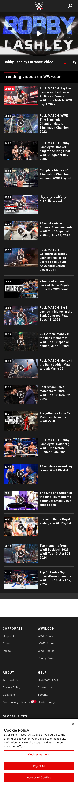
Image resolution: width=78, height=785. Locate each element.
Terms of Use (11, 680)
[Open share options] (73, 62)
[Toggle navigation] (5, 6)
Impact (7, 650)
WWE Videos (46, 643)
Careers (8, 643)
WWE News (45, 636)
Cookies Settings (39, 754)
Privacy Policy (11, 687)
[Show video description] (64, 62)
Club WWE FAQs (46, 680)
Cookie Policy (46, 702)
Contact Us (45, 687)
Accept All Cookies (39, 777)
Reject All (39, 766)
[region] (39, 751)
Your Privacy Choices (11, 702)
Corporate (9, 636)
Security (43, 694)
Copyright (9, 694)
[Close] (73, 723)
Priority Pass (46, 658)
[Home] (39, 6)
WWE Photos (46, 650)
